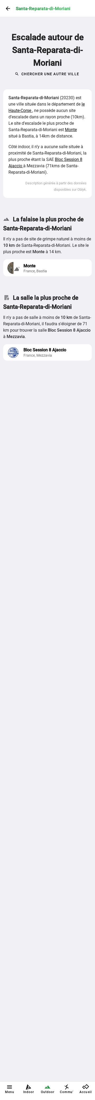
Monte (71, 129)
